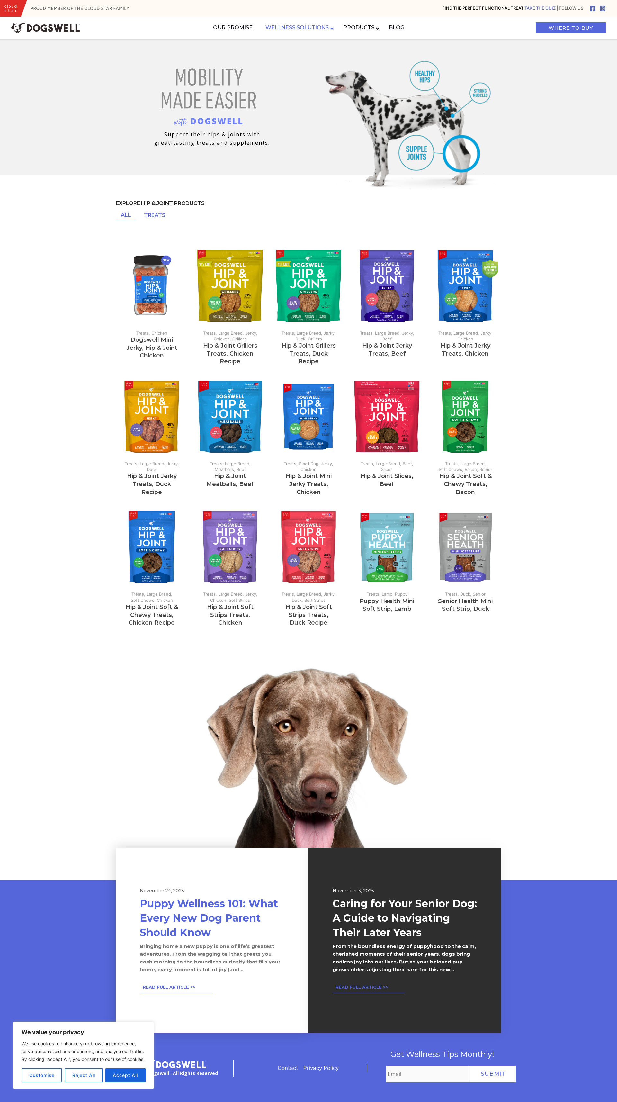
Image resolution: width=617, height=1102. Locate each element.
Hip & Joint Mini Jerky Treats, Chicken (309, 484)
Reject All (83, 1075)
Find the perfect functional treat (499, 8)
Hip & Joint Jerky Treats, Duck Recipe (152, 484)
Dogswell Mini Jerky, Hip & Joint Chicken (151, 347)
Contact (288, 1068)
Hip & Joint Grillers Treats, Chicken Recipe (230, 353)
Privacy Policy (321, 1068)
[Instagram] (603, 8)
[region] (83, 1055)
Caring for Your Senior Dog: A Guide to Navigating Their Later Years (405, 917)
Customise (42, 1075)
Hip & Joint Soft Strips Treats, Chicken (230, 615)
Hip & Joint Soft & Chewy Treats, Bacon (465, 484)
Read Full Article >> (169, 987)
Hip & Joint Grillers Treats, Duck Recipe (309, 353)
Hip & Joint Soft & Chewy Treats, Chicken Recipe (152, 615)
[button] (126, 215)
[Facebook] (593, 8)
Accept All (125, 1075)
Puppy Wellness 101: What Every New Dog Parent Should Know (209, 917)
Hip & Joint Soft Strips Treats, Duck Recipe (308, 615)
